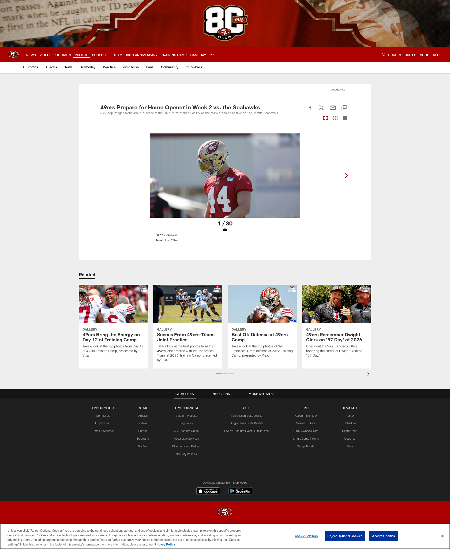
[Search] (384, 54)
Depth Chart (349, 430)
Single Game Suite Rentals (246, 423)
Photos (142, 430)
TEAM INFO (350, 407)
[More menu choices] (212, 54)
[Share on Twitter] (321, 110)
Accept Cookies (383, 536)
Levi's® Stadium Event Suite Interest (247, 430)
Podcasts (143, 438)
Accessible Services (186, 438)
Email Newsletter (103, 430)
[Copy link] (344, 108)
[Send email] (333, 110)
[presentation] (369, 374)
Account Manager (306, 415)
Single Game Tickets (306, 438)
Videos (143, 423)
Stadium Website (186, 415)
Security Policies (186, 454)
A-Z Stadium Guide (186, 430)
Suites (246, 407)
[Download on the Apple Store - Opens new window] (208, 491)
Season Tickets (305, 423)
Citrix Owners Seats (305, 430)
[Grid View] (335, 118)
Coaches (349, 438)
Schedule (350, 423)
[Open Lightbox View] (225, 190)
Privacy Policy (164, 544)
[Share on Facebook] (310, 110)
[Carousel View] (325, 118)
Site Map (142, 446)
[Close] (442, 536)
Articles (143, 415)
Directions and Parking (186, 446)
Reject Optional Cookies (344, 536)
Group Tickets (306, 446)
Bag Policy (186, 423)
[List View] (345, 118)
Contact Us (103, 415)
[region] (225, 536)
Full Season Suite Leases (246, 415)
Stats (349, 446)
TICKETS (305, 407)
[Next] (346, 175)
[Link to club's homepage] (13, 54)
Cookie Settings (306, 536)
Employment (103, 423)
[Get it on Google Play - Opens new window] (240, 493)
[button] (219, 374)
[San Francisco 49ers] (225, 513)
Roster (350, 415)
